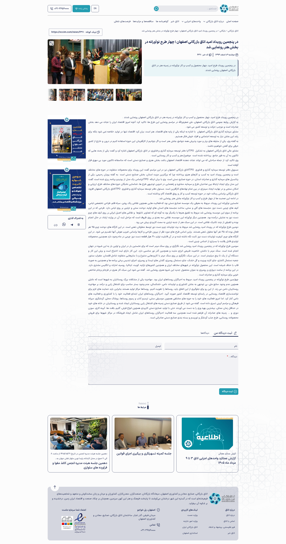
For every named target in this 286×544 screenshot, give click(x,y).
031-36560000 (61, 8)
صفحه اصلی (232, 21)
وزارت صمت (192, 515)
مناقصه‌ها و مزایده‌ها (143, 21)
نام (235, 346)
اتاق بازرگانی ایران (190, 527)
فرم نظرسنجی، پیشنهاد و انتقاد (222, 527)
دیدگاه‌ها (205, 333)
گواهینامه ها (162, 21)
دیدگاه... (232, 356)
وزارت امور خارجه (190, 521)
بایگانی (223, 30)
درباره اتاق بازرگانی (215, 21)
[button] (51, 98)
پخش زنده (83, 8)
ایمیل (158, 346)
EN (95, 8)
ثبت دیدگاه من (223, 333)
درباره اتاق (230, 515)
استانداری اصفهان (190, 533)
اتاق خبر (175, 21)
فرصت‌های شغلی (122, 21)
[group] (129, 95)
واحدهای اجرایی (192, 21)
